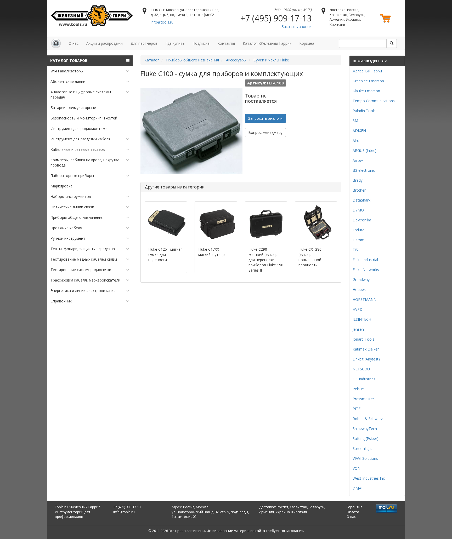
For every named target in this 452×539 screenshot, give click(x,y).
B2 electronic (364, 170)
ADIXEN (359, 130)
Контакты (226, 43)
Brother (359, 190)
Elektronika (362, 219)
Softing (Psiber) (365, 438)
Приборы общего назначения (76, 217)
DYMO (358, 210)
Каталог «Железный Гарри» (267, 43)
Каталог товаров (68, 60)
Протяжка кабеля (66, 227)
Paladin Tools (364, 110)
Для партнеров (144, 43)
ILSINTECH (362, 319)
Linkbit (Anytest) (366, 359)
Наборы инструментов (70, 196)
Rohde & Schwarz (368, 418)
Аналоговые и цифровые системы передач (80, 94)
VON (356, 468)
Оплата (353, 511)
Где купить (175, 43)
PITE (356, 408)
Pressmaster (363, 398)
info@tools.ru (162, 22)
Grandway (361, 279)
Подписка (201, 43)
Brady (358, 180)
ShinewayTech (365, 428)
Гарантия (354, 506)
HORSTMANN (364, 299)
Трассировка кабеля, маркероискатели (85, 280)
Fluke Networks (366, 269)
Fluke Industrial (365, 259)
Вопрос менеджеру (265, 132)
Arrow (358, 160)
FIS (355, 249)
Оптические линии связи (72, 206)
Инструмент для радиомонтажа (79, 128)
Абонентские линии (67, 81)
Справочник (61, 301)
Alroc (357, 140)
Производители (370, 60)
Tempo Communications (374, 100)
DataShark (361, 200)
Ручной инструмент (67, 238)
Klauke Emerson (366, 90)
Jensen (358, 329)
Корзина (306, 43)
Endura (358, 229)
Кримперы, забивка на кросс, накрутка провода (84, 162)
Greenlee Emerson (368, 80)
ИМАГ (358, 488)
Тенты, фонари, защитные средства (82, 248)
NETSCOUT (362, 368)
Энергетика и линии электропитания (83, 290)
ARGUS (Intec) (364, 150)
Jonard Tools (363, 339)
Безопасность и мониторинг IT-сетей (83, 118)
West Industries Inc (369, 478)
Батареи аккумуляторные (73, 107)
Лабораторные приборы (72, 175)
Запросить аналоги (265, 118)
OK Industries (364, 378)
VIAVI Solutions (365, 458)
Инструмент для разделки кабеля (80, 138)
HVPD (358, 309)
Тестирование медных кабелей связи (83, 259)
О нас (73, 43)
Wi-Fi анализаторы (66, 70)
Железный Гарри (367, 70)
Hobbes (359, 289)
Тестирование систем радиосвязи (80, 269)
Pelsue (358, 388)
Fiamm (358, 239)
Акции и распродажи (104, 43)
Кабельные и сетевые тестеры (77, 149)
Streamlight (362, 448)
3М (355, 120)
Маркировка (61, 186)
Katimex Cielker (366, 349)
